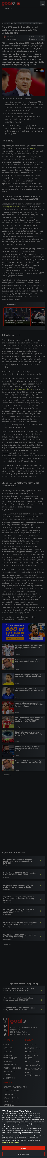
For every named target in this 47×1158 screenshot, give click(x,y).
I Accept (23, 1148)
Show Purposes (23, 1154)
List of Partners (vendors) (11, 1142)
